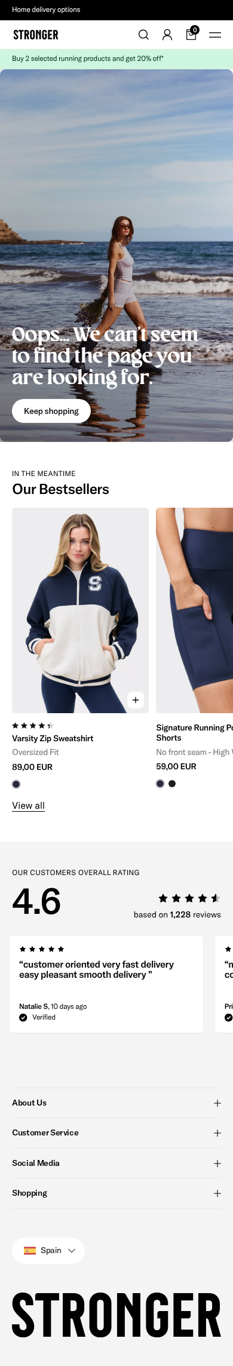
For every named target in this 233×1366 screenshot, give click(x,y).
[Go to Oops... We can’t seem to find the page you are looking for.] (116, 255)
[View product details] (80, 751)
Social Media (36, 1163)
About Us (29, 1102)
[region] (116, 648)
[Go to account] (167, 35)
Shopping (29, 1192)
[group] (80, 648)
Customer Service (45, 1132)
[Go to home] (36, 34)
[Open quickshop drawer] (135, 700)
